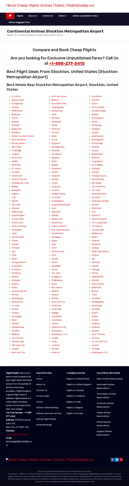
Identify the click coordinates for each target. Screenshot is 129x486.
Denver (55, 348)
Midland (15, 334)
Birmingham (98, 118)
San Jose (96, 190)
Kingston (56, 143)
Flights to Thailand (75, 396)
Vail (93, 211)
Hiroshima (56, 154)
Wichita (95, 280)
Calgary (15, 154)
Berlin (14, 258)
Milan (54, 136)
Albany (55, 294)
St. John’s (16, 96)
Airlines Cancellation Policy (85, 16)
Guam (15, 287)
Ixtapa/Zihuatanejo (61, 204)
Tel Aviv (55, 132)
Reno (14, 320)
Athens (15, 283)
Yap (13, 251)
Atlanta (95, 255)
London (15, 348)
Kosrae (15, 244)
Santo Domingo (19, 226)
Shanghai (16, 190)
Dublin (55, 125)
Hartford (96, 215)
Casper (55, 338)
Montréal (16, 164)
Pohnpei (16, 247)
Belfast (95, 114)
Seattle (95, 330)
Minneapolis (17, 298)
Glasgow (96, 128)
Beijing (15, 186)
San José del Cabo (61, 229)
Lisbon (55, 262)
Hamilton (16, 132)
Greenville (57, 309)
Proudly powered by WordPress (51, 471)
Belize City (17, 128)
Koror (54, 247)
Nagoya (55, 157)
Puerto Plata (18, 218)
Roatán (55, 100)
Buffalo (55, 298)
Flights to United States (77, 378)
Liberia (15, 200)
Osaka (55, 172)
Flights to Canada (75, 390)
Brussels (16, 125)
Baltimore (96, 287)
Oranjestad (17, 103)
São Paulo (16, 146)
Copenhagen (18, 215)
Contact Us (47, 16)
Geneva (95, 100)
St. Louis (15, 305)
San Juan (56, 273)
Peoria (95, 273)
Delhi (54, 114)
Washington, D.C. (60, 334)
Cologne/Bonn (19, 262)
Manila (55, 258)
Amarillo (96, 309)
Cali (13, 197)
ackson (56, 345)
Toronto (16, 172)
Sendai (55, 179)
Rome (54, 139)
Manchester (98, 136)
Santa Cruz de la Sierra (23, 136)
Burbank (96, 157)
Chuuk (15, 240)
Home (10, 35)
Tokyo (55, 183)
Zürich (95, 103)
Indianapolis (97, 276)
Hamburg (16, 273)
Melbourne (17, 110)
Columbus (56, 320)
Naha (54, 161)
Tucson (95, 150)
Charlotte (56, 305)
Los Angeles (97, 164)
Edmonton (17, 157)
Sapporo (56, 175)
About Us (33, 16)
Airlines (62, 16)
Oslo (54, 244)
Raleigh (55, 312)
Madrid (55, 291)
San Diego (96, 183)
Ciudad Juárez (59, 193)
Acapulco (56, 186)
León (54, 208)
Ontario (95, 172)
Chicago (96, 269)
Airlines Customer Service (48, 413)
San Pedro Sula (59, 103)
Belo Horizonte (19, 139)
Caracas (96, 338)
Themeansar (86, 471)
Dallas (95, 316)
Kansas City (17, 301)
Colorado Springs (100, 200)
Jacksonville (98, 229)
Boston (95, 291)
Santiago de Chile (20, 183)
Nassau (15, 121)
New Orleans (98, 283)
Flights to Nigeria (74, 407)
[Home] (10, 16)
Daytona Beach (99, 218)
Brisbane (16, 114)
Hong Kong (57, 110)
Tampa (95, 247)
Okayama (56, 168)
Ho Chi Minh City (99, 341)
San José (16, 204)
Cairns (15, 118)
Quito (14, 233)
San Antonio (17, 338)
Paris (14, 255)
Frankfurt (16, 269)
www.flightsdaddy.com (17, 434)
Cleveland (56, 316)
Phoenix (95, 146)
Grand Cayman (19, 179)
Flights (20, 16)
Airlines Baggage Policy (19, 22)
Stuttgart (16, 280)
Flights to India (73, 401)
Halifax (15, 161)
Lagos (54, 240)
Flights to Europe (74, 413)
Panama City (58, 251)
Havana (15, 208)
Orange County (99, 175)
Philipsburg (57, 280)
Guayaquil (16, 229)
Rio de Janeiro (18, 143)
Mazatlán (56, 211)
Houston (56, 352)
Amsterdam (57, 233)
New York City (18, 352)
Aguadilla (56, 265)
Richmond (56, 330)
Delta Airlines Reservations (110, 378)
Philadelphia (98, 301)
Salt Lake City (18, 345)
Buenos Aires (18, 100)
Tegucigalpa (58, 107)
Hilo (93, 258)
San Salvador (18, 237)
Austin (95, 312)
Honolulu (96, 262)
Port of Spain (98, 107)
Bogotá (15, 193)
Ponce (55, 269)
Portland (96, 298)
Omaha (15, 312)
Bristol (95, 121)
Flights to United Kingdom (79, 384)
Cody (54, 341)
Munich (15, 276)
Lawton (55, 323)
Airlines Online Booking (47, 407)
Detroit (15, 294)
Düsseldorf (17, 265)
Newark (15, 323)
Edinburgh (97, 125)
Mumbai (55, 118)
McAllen (16, 330)
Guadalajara (58, 200)
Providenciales (99, 110)
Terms (39, 401)
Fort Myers (97, 226)
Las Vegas (16, 316)
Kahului (95, 265)
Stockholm (97, 96)
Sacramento (98, 179)
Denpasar (56, 121)
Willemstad (17, 211)
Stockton (96, 197)
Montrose (96, 208)
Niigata (55, 164)
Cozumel (56, 197)
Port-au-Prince (59, 96)
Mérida (55, 215)
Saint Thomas (98, 334)
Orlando (96, 240)
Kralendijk (16, 150)
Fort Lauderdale (99, 222)
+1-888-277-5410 (67, 63)
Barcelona (57, 287)
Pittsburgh (97, 305)
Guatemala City (19, 291)
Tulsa (94, 294)
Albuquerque (18, 327)
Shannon (56, 128)
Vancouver (17, 175)
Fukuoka (56, 150)
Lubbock (96, 327)
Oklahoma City (59, 327)
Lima (54, 255)
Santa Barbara (99, 193)
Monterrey (57, 222)
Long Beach (97, 161)
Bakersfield (97, 154)
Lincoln (15, 309)
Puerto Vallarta (59, 226)
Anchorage (97, 143)
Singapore (57, 276)
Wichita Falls (18, 341)
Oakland (96, 168)
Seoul (54, 283)
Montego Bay (58, 146)
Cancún (55, 190)
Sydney (15, 107)
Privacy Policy (43, 396)
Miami (94, 237)
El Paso (95, 320)
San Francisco (98, 186)
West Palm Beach (100, 251)
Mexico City (57, 218)
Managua (56, 237)
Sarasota (96, 244)
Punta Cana (17, 222)
